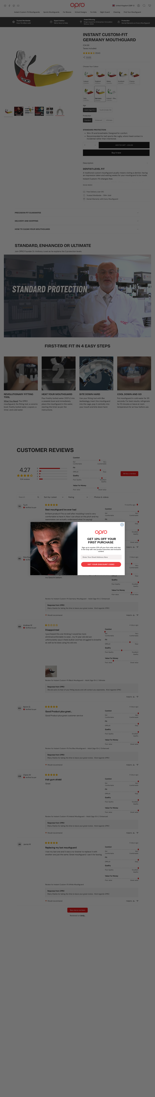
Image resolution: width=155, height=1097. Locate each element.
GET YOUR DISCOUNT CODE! (101, 564)
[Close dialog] (122, 524)
